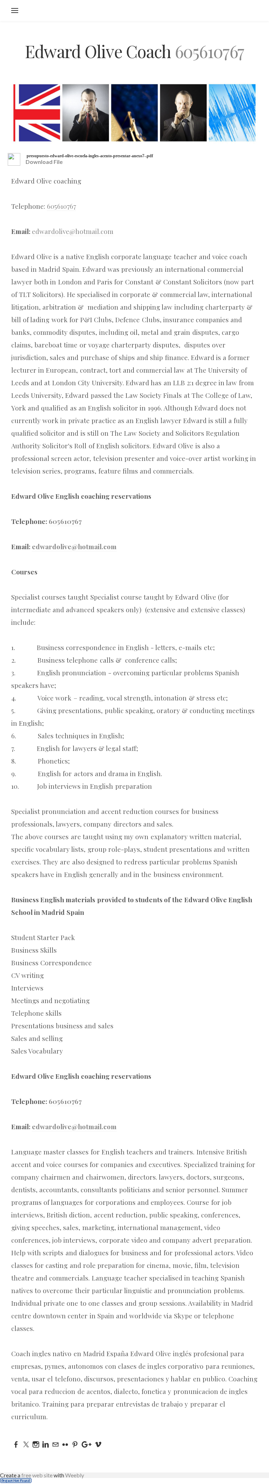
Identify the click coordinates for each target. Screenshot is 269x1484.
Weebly (74, 1475)
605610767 (209, 51)
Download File (44, 161)
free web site (37, 1475)
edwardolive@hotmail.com (72, 231)
